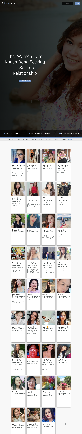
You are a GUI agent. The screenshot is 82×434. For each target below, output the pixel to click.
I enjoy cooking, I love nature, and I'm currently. (18, 170)
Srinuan (60, 198)
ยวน (59, 263)
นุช (28, 392)
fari (43, 295)
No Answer (14, 205)
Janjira (14, 327)
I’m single (44, 202)
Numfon (45, 165)
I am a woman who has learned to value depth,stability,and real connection (47, 367)
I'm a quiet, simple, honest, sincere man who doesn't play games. (18, 270)
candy (29, 327)
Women (20, 139)
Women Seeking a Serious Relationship (42, 139)
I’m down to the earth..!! (32, 333)
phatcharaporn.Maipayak (17, 295)
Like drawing (60, 204)
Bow (59, 359)
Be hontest (59, 236)
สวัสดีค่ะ (29, 299)
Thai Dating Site (12, 139)
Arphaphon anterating (47, 262)
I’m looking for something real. (33, 331)
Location (57, 139)
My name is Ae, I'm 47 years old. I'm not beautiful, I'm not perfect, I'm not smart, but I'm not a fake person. (33, 205)
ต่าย (28, 360)
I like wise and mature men (18, 364)
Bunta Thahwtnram (17, 165)
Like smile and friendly (47, 204)
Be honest (59, 234)
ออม (14, 198)
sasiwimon (61, 165)
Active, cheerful (60, 172)
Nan (43, 198)
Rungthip (30, 424)
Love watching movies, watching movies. (62, 270)
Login (77, 3)
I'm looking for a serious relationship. (48, 267)
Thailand (27, 139)
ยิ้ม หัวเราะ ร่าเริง (61, 170)
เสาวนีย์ (45, 424)
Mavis (44, 359)
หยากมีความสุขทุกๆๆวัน (32, 267)
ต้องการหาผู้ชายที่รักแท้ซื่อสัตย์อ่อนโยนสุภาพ (18, 267)
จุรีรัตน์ (44, 392)
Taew (59, 392)
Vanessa (30, 165)
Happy (14, 230)
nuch (44, 327)
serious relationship (46, 170)
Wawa (59, 230)
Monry (29, 262)
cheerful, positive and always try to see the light (33, 170)
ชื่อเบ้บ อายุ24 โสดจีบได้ (17, 203)
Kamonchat (61, 327)
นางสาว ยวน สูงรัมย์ (61, 268)
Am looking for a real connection (48, 364)
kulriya (14, 392)
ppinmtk (15, 424)
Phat (59, 295)
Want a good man (31, 171)
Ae (28, 198)
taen (14, 262)
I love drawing (60, 202)
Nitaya (29, 295)
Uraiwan (45, 230)
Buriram (64, 139)
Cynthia (15, 359)
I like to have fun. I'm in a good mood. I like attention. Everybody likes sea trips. (18, 301)
